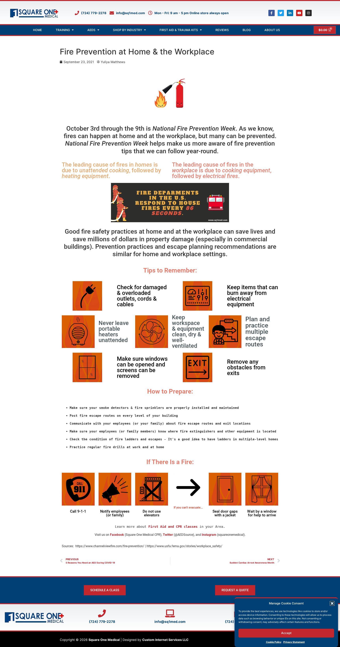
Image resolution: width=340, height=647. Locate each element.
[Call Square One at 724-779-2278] (102, 613)
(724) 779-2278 (102, 622)
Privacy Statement (294, 642)
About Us (272, 30)
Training (63, 30)
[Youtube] (299, 13)
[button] (332, 603)
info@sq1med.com (170, 622)
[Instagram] (308, 13)
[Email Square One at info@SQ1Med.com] (170, 613)
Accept (286, 633)
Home (37, 30)
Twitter (168, 535)
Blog (247, 30)
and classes (173, 527)
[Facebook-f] (271, 13)
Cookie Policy (273, 642)
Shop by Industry (127, 30)
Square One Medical (104, 640)
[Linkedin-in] (290, 13)
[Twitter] (281, 13)
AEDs (91, 30)
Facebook (117, 535)
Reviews (222, 30)
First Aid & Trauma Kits (179, 30)
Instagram (209, 535)
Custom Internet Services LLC (165, 640)
